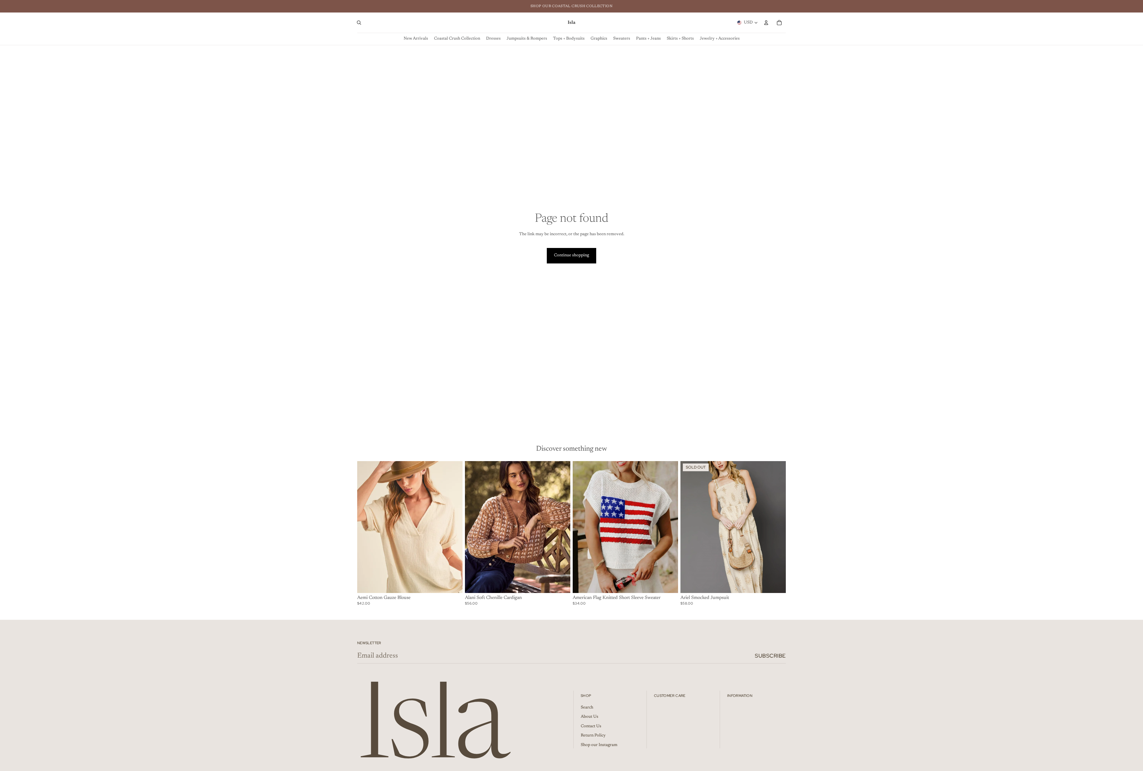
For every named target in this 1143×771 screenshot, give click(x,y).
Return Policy (593, 736)
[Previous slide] (366, 526)
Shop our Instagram (599, 745)
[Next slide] (454, 526)
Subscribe (770, 655)
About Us (589, 717)
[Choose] (453, 583)
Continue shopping (571, 255)
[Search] (359, 22)
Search (587, 708)
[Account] (766, 22)
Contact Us (591, 726)
